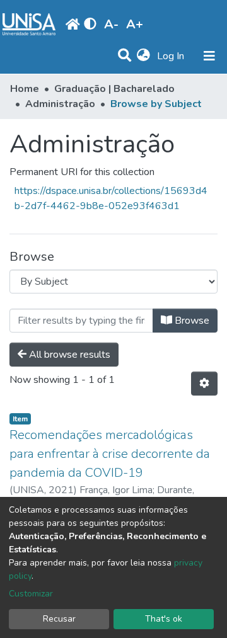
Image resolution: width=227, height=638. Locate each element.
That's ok (163, 619)
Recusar (59, 619)
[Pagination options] (204, 384)
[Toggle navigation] (209, 56)
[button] (143, 56)
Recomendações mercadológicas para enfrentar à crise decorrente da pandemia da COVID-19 (109, 453)
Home (24, 89)
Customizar (31, 594)
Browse (190, 321)
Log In (172, 56)
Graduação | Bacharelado (114, 89)
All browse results (68, 355)
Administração (60, 104)
